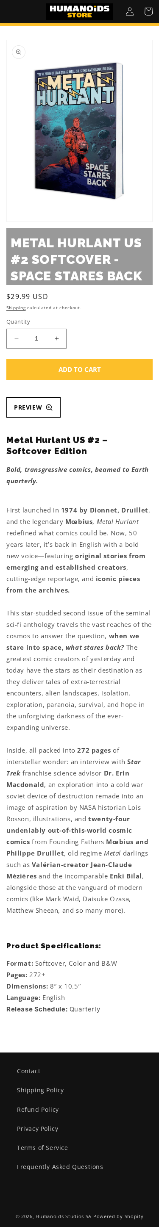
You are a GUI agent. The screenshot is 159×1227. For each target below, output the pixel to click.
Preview (28, 407)
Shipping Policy (40, 1090)
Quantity (18, 321)
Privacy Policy (37, 1129)
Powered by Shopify (118, 1216)
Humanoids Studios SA (64, 1216)
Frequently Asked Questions (60, 1167)
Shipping (16, 307)
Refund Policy (38, 1109)
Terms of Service (42, 1148)
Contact (28, 1071)
